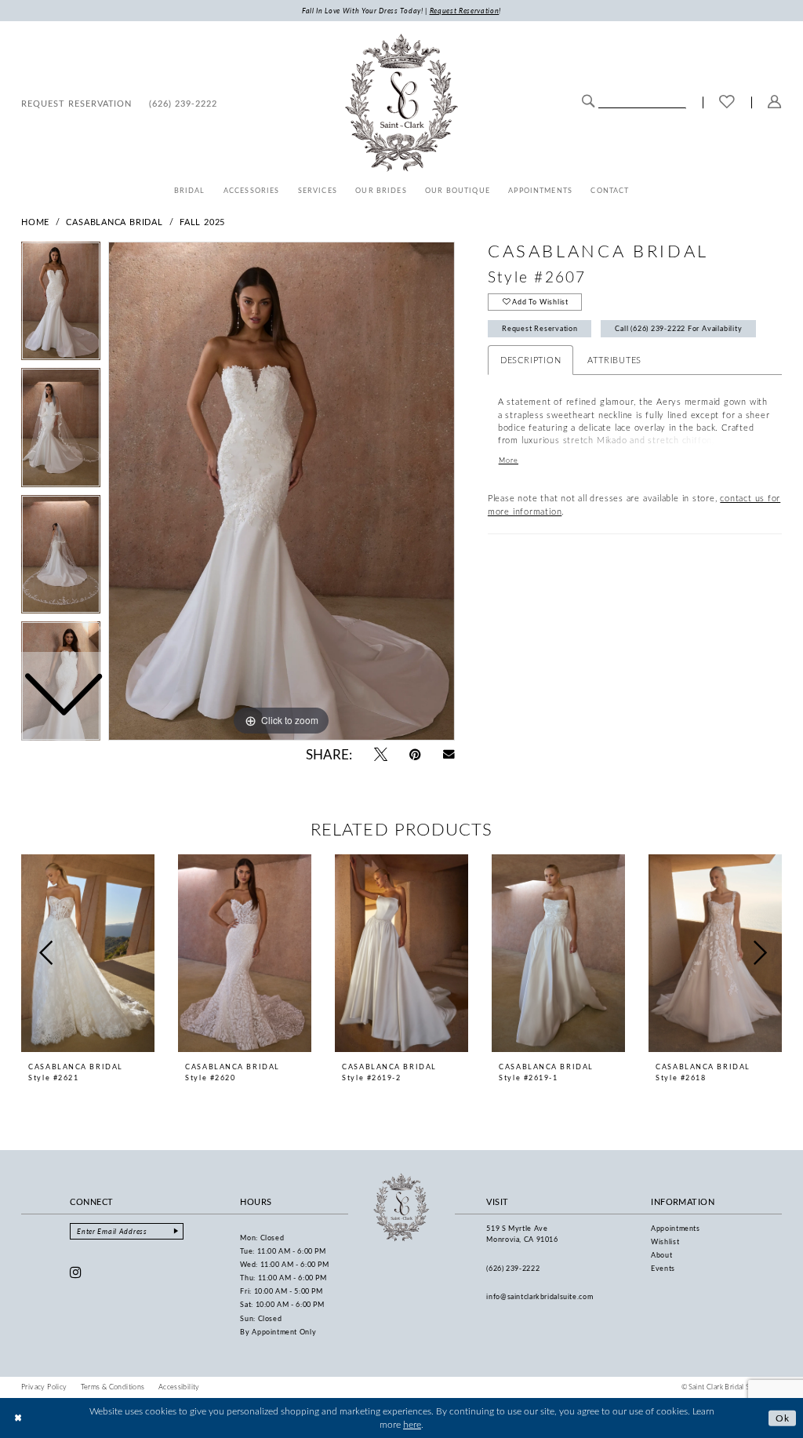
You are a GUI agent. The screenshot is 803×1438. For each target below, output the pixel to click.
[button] (774, 103)
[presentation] (87, 953)
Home (35, 222)
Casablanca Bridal (114, 222)
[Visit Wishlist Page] (727, 103)
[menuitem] (76, 102)
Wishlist (665, 1241)
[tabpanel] (281, 491)
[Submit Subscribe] (176, 1231)
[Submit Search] (588, 101)
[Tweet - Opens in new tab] (380, 754)
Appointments (675, 1228)
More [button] (508, 460)
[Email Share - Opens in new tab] (449, 754)
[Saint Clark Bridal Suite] (401, 102)
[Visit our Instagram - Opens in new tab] (76, 1272)
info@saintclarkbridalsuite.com (539, 1296)
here (412, 1424)
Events (663, 1268)
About (661, 1255)
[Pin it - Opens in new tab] (415, 754)
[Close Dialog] (18, 1418)
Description (530, 360)
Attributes (614, 360)
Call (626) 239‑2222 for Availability (678, 328)
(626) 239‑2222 (513, 1268)
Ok (783, 1417)
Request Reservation (540, 328)
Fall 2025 (202, 222)
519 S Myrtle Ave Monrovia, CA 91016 (522, 1233)
